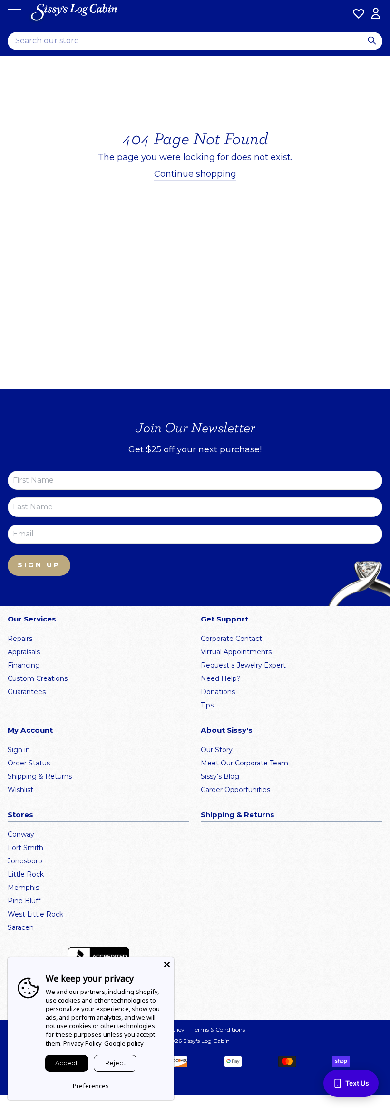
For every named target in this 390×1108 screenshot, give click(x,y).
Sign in (19, 749)
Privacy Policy (82, 1043)
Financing (24, 665)
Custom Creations (38, 678)
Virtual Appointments (236, 652)
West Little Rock (35, 914)
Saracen (21, 927)
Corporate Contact (231, 638)
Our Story (217, 749)
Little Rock (26, 874)
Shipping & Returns (40, 776)
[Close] (167, 964)
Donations (218, 692)
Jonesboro (25, 861)
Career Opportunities (235, 789)
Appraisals (24, 652)
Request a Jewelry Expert (243, 665)
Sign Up (39, 565)
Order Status (29, 763)
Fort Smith (25, 847)
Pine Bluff (24, 901)
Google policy (124, 1043)
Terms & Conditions (218, 1029)
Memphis (23, 887)
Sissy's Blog (220, 776)
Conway (21, 834)
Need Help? (221, 678)
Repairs (20, 638)
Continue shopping (195, 174)
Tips (207, 705)
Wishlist (20, 789)
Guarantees (27, 692)
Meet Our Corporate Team (244, 763)
